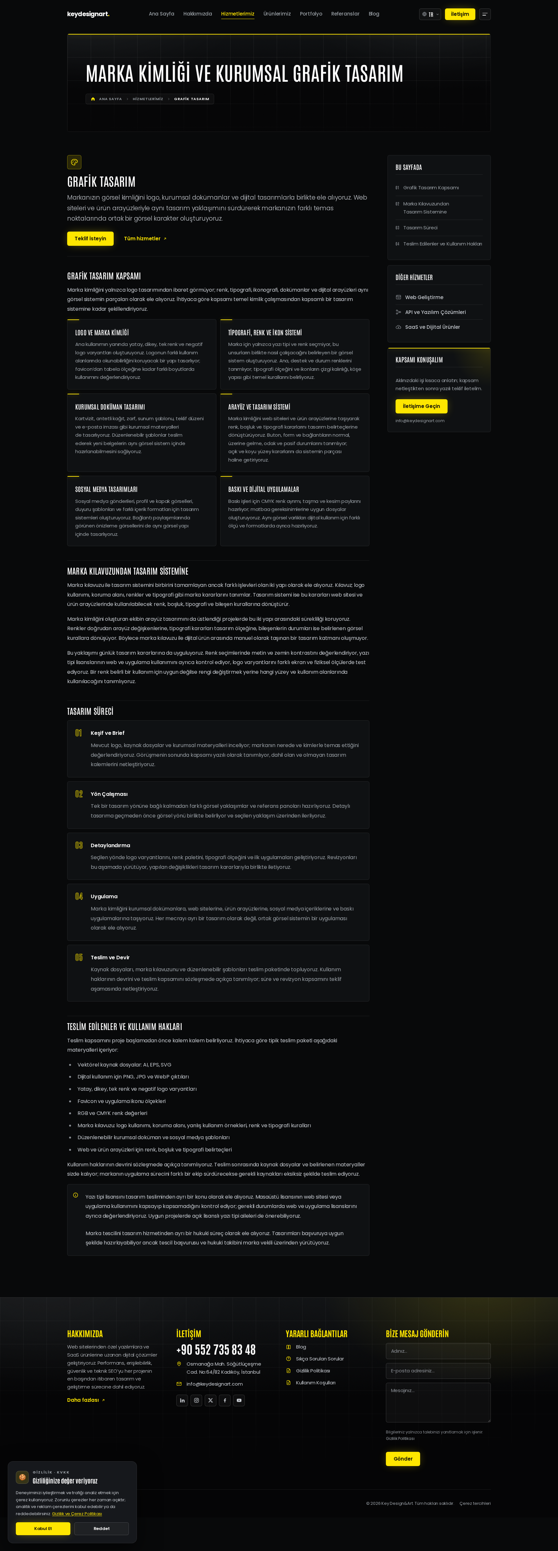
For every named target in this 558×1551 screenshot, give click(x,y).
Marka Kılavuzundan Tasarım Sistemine (426, 207)
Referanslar (345, 13)
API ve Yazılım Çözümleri (435, 312)
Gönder (403, 1458)
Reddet (102, 1528)
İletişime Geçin (421, 406)
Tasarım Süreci (420, 227)
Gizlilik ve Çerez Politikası (77, 1514)
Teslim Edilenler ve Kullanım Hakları (442, 243)
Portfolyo (311, 13)
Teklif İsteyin (90, 238)
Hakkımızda (197, 13)
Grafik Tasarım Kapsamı (431, 187)
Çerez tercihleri (475, 1503)
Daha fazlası (83, 1400)
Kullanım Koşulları (316, 1382)
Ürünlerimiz (277, 13)
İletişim (460, 14)
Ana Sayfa (161, 13)
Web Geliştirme (424, 297)
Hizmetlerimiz (237, 13)
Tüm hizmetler (142, 238)
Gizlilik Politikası (313, 1370)
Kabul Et (43, 1528)
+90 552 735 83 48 (215, 1349)
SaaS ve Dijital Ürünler (432, 327)
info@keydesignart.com (420, 421)
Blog (374, 13)
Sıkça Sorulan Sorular (320, 1358)
